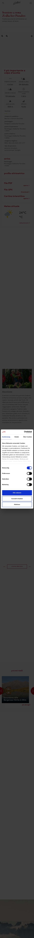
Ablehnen (17, 504)
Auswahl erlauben (17, 498)
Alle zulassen (17, 492)
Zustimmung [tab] (6, 437)
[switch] (29, 474)
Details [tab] (17, 437)
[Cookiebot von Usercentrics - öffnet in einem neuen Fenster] (24, 432)
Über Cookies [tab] (27, 437)
